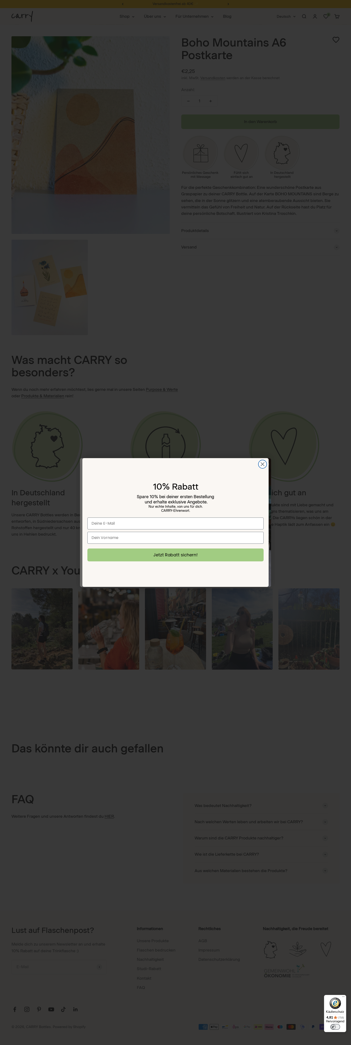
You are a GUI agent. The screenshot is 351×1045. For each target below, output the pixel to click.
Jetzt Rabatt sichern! (175, 555)
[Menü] (343, 998)
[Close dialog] (262, 464)
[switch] (335, 1027)
